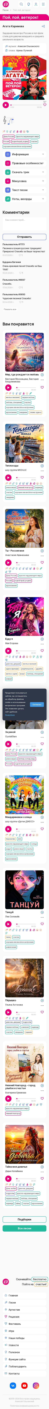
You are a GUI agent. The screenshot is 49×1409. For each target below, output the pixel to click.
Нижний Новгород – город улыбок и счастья (20, 1087)
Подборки (24, 1219)
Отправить (24, 236)
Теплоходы (11, 465)
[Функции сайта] (28, 4)
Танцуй (9, 912)
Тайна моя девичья (16, 1166)
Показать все (10, 309)
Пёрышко (10, 1000)
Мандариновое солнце (18, 817)
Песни (5, 10)
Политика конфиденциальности (24, 1406)
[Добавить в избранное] (44, 105)
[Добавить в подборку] (42, 375)
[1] (20, 255)
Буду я (9, 638)
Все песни (24, 1228)
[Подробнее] (42, 379)
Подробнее (10, 715)
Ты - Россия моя (14, 550)
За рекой (10, 732)
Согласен (37, 704)
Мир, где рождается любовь (22, 374)
